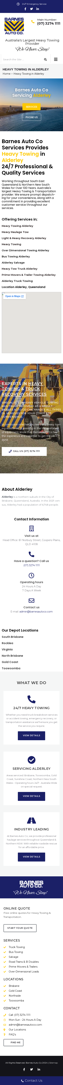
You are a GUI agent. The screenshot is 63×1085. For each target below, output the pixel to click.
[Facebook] (25, 8)
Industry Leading (31, 829)
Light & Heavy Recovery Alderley (24, 238)
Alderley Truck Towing (17, 281)
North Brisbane (12, 656)
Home (6, 73)
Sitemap (53, 1062)
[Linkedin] (37, 8)
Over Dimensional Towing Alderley (25, 250)
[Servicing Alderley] (31, 760)
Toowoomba (11, 668)
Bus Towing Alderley (16, 256)
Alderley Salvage (13, 262)
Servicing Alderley (31, 769)
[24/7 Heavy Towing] (31, 699)
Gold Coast (10, 662)
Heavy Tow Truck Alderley (19, 268)
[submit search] (45, 59)
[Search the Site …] (20, 59)
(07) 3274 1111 (48, 23)
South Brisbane (12, 637)
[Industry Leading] (31, 821)
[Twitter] (31, 8)
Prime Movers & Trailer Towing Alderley (29, 274)
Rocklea (7, 643)
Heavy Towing (11, 244)
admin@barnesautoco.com (36, 611)
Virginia (7, 649)
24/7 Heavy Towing (31, 708)
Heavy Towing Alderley (17, 226)
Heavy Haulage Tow (15, 232)
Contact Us (33, 1081)
